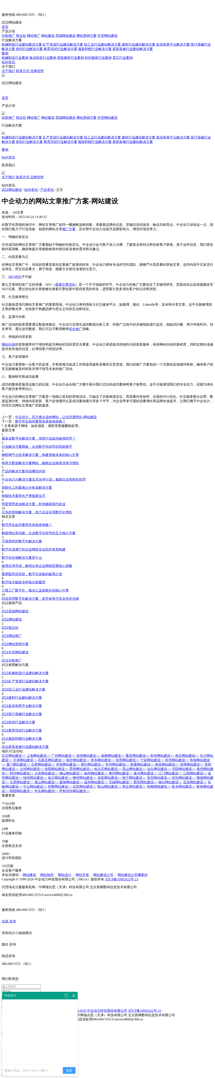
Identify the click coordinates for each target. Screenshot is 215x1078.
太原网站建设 (22, 782)
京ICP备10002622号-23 (121, 879)
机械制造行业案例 (15, 57)
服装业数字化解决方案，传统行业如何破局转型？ (39, 438)
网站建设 (48, 35)
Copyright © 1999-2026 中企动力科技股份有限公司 (90, 1010)
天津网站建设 (25, 760)
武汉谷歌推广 (12, 660)
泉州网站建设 (159, 777)
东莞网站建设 (127, 760)
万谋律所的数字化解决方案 (22, 541)
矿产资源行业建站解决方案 (63, 44)
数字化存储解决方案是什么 (22, 557)
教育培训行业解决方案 (60, 49)
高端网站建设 (65, 35)
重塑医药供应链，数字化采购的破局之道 (32, 574)
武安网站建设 (85, 786)
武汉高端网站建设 (15, 611)
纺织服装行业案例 (98, 57)
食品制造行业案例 (42, 57)
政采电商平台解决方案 (173, 44)
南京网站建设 (187, 755)
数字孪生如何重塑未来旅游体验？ (40, 421)
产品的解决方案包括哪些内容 (23, 471)
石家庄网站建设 (51, 760)
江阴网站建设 (195, 773)
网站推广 (33, 35)
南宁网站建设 (134, 777)
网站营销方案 (86, 35)
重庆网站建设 (137, 755)
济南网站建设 (68, 764)
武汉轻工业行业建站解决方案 (23, 689)
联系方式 (22, 71)
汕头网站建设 (159, 769)
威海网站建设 (71, 782)
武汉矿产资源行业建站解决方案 (25, 681)
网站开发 (82, 875)
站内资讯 (8, 62)
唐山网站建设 (46, 782)
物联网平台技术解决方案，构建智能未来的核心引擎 (40, 455)
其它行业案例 (123, 57)
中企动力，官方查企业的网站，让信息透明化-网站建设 (56, 417)
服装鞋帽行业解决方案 (95, 49)
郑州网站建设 (22, 773)
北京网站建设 (14, 755)
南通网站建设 (142, 764)
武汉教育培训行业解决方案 (22, 730)
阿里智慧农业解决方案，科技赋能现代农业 (34, 504)
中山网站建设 (35, 786)
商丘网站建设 (134, 786)
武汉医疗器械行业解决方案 (22, 714)
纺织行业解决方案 (29, 49)
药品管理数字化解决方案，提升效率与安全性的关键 (40, 598)
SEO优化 (15, 277)
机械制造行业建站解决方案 (22, 44)
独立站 (21, 35)
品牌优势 (37, 71)
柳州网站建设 (85, 777)
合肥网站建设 (43, 764)
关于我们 (8, 71)
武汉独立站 (10, 627)
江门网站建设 (170, 773)
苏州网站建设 (177, 760)
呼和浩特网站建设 (74, 791)
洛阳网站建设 (56, 769)
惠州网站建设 (121, 773)
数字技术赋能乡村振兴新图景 (23, 582)
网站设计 (64, 875)
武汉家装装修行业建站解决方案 (25, 747)
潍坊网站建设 (93, 764)
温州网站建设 (96, 782)
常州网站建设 (117, 764)
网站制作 (47, 875)
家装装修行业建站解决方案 (133, 49)
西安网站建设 (145, 782)
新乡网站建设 (184, 786)
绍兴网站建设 (184, 777)
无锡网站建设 (121, 782)
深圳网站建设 (88, 755)
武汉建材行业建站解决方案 (22, 697)
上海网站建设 (38, 755)
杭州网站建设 (162, 755)
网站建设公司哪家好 (133, 875)
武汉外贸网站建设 (15, 652)
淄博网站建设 (192, 764)
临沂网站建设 (60, 777)
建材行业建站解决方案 (138, 44)
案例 (5, 53)
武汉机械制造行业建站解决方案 (25, 673)
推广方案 (69, 229)
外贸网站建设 (107, 35)
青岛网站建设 (103, 760)
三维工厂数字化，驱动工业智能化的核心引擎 (35, 590)
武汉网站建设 (12, 190)
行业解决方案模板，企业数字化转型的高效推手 (37, 446)
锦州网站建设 (35, 777)
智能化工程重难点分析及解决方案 (27, 487)
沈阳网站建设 (184, 769)
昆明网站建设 (81, 769)
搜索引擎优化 (65, 284)
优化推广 (75, 329)
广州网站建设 (63, 755)
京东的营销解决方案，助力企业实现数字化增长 (37, 512)
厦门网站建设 (18, 764)
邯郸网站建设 (60, 786)
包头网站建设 (46, 791)
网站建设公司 (103, 875)
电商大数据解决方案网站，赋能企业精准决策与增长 (40, 463)
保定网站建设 (78, 760)
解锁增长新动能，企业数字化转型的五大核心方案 (39, 533)
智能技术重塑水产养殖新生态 (23, 496)
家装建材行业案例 (70, 57)
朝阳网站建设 (22, 791)
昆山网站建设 (134, 769)
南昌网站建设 (167, 764)
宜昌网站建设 (195, 782)
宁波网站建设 (152, 760)
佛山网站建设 (71, 773)
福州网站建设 (96, 773)
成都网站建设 (113, 755)
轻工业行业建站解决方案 (102, 44)
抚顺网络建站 (159, 786)
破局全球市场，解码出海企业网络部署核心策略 (37, 566)
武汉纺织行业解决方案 (18, 722)
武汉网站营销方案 (15, 644)
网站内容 (8, 344)
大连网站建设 (46, 773)
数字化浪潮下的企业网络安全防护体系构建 (34, 549)
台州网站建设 (32, 769)
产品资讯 (47, 190)
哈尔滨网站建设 (107, 769)
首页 (5, 27)
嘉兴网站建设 (145, 773)
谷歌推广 (8, 35)
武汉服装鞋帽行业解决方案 (22, 738)
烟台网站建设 (170, 782)
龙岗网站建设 (109, 777)
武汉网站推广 (12, 636)
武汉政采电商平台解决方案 (22, 706)
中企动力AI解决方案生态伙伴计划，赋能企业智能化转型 (44, 479)
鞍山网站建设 (109, 786)
